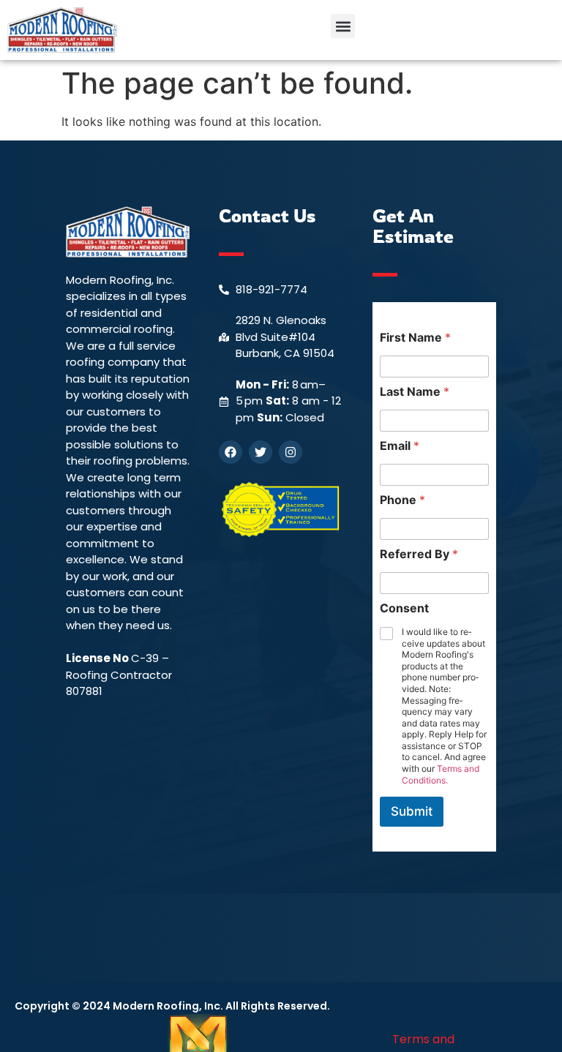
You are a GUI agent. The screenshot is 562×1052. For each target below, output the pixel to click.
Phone (402, 500)
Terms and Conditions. (440, 774)
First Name (415, 338)
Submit (411, 811)
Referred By (419, 554)
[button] (343, 26)
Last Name (414, 392)
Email (399, 446)
